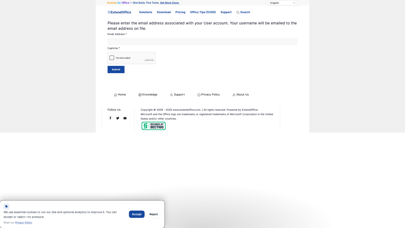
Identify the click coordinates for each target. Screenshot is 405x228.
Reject (154, 214)
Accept (137, 214)
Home (122, 94)
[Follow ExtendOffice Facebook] (110, 118)
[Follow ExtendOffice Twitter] (118, 118)
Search (245, 12)
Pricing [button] (180, 12)
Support (226, 12)
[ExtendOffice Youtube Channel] (125, 118)
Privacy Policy (210, 94)
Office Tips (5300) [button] (203, 12)
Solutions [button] (145, 12)
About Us (242, 94)
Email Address (117, 34)
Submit (116, 69)
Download (164, 12)
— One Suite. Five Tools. (143, 2)
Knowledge (149, 94)
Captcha (114, 48)
